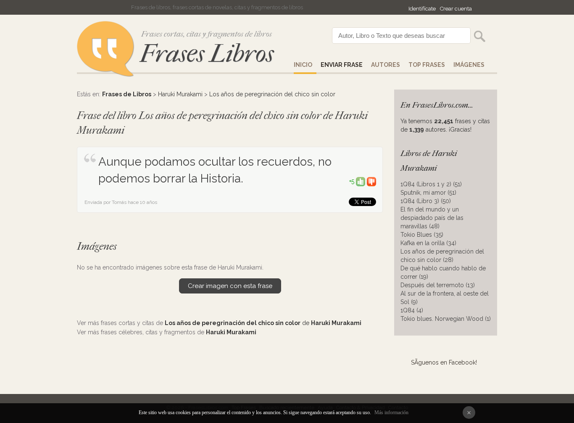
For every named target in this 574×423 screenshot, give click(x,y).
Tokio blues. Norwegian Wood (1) (445, 318)
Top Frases (426, 64)
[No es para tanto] (371, 181)
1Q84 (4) (411, 310)
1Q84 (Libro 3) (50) (425, 201)
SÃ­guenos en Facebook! (444, 362)
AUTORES (385, 64)
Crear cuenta (456, 8)
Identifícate (422, 8)
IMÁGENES (468, 64)
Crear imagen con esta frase (230, 286)
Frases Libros (207, 54)
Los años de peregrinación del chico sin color (272, 94)
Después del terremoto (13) (437, 285)
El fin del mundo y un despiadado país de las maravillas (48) (431, 218)
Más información (391, 412)
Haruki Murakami (180, 94)
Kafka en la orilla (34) (428, 243)
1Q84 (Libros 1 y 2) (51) (431, 184)
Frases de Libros (126, 94)
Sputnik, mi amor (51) (428, 192)
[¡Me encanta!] (360, 181)
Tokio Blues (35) (421, 234)
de (263, 323)
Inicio (303, 64)
